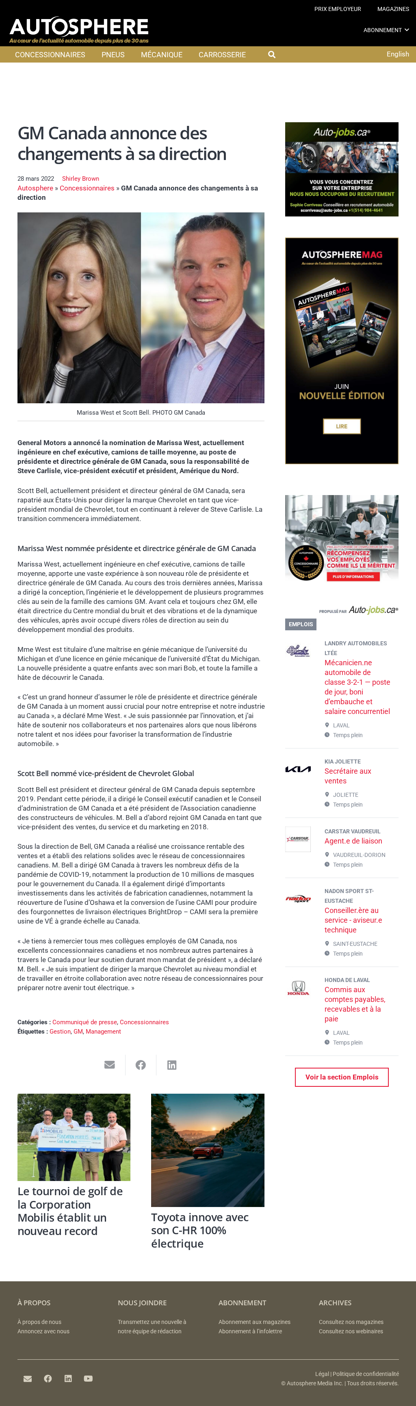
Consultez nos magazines (351, 1322)
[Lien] (342, 612)
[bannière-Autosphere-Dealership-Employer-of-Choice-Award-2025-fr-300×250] (342, 587)
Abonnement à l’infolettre (250, 1331)
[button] (407, 29)
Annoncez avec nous (43, 1331)
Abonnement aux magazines (254, 1322)
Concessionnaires (87, 188)
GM (78, 1031)
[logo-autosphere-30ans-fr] (79, 30)
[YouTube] (88, 1379)
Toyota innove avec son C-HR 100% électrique (199, 1230)
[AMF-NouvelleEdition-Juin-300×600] (342, 462)
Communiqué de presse (84, 1022)
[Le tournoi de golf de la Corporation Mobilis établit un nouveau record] (74, 1137)
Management (103, 1031)
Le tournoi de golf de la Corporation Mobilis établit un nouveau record (70, 1210)
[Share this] (141, 1065)
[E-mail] (27, 1379)
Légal (322, 1374)
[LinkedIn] (68, 1379)
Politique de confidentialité (366, 1374)
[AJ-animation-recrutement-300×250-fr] (342, 214)
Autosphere (35, 188)
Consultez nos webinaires (351, 1331)
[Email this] (110, 1065)
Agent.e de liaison (353, 841)
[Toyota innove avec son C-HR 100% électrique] (207, 1150)
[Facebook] (48, 1379)
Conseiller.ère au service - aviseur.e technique (353, 920)
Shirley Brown (80, 178)
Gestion (60, 1031)
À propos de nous (39, 1322)
